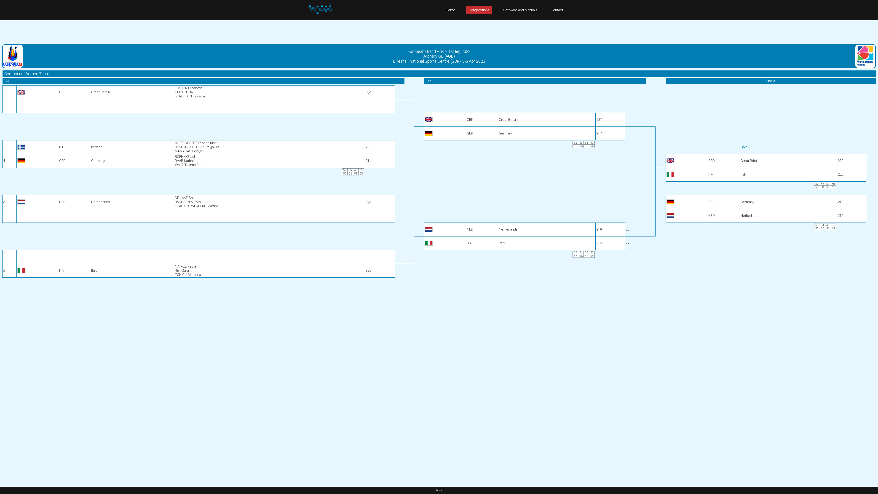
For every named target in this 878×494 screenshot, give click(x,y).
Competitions (479, 10)
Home (450, 10)
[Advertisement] (439, 30)
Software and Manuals (520, 10)
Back (439, 490)
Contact (557, 10)
